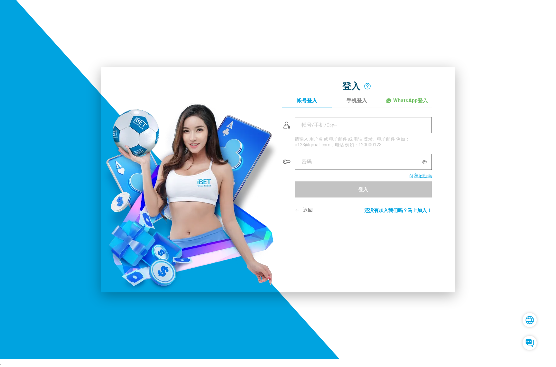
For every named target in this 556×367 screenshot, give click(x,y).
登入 (363, 189)
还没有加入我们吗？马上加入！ (398, 210)
